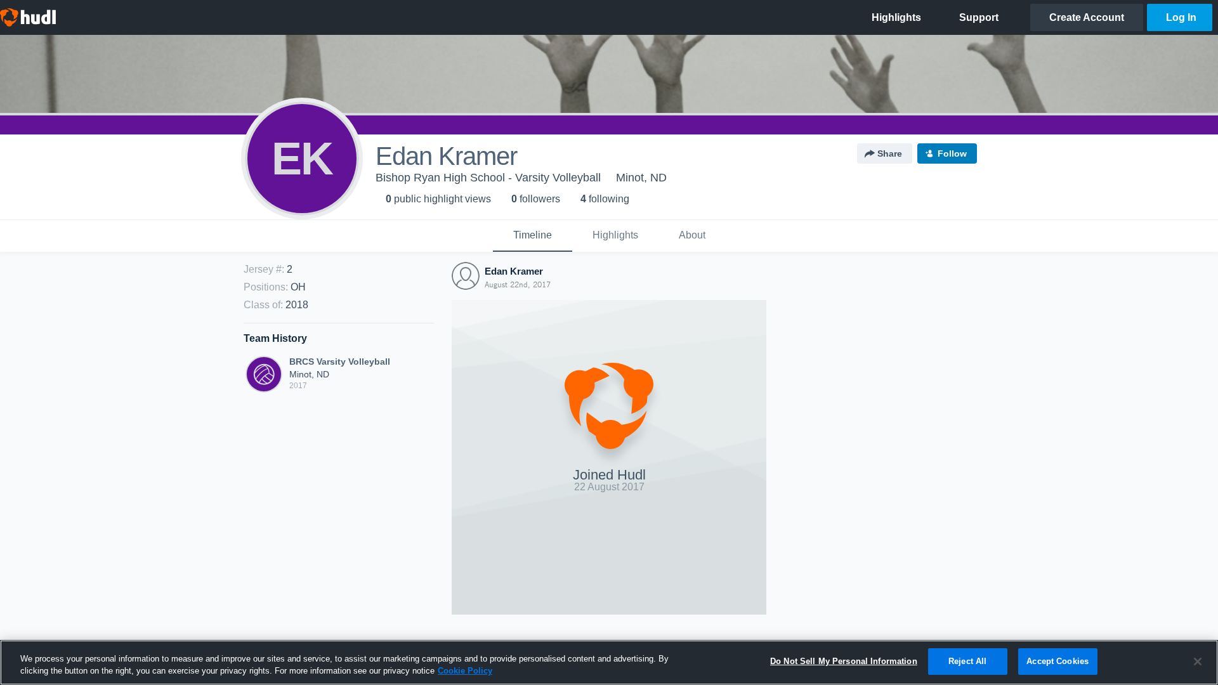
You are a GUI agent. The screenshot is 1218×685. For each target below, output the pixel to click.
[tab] (532, 236)
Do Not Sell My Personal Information (843, 661)
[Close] (1198, 661)
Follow (952, 153)
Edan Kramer (514, 271)
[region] (609, 662)
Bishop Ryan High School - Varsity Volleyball (488, 177)
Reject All (967, 661)
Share (889, 153)
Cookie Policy (465, 671)
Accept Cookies (1057, 661)
